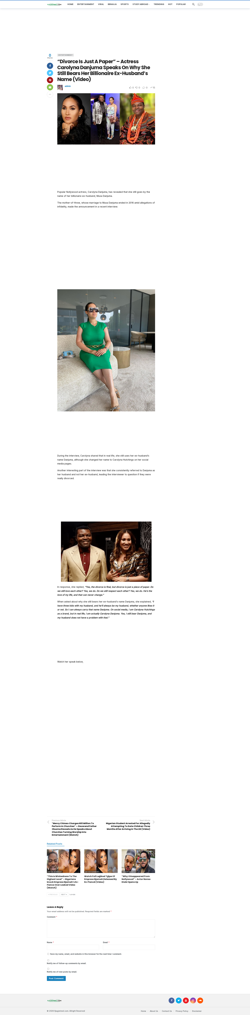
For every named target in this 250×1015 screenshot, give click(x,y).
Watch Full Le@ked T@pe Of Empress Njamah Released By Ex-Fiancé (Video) (100, 879)
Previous (53, 894)
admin (68, 86)
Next (63, 894)
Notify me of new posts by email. (62, 972)
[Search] (193, 4)
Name (50, 942)
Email (106, 942)
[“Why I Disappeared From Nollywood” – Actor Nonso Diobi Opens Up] (138, 861)
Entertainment (65, 55)
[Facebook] (171, 1000)
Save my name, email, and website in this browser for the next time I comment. (86, 954)
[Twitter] (179, 1000)
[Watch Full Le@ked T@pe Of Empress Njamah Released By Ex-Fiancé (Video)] (101, 861)
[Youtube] (186, 1000)
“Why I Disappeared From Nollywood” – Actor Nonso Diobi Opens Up (136, 879)
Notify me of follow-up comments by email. (66, 963)
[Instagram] (193, 1000)
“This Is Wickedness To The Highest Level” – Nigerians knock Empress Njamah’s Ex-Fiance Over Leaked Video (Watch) (63, 882)
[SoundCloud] (200, 1000)
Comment (52, 917)
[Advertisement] (125, 30)
